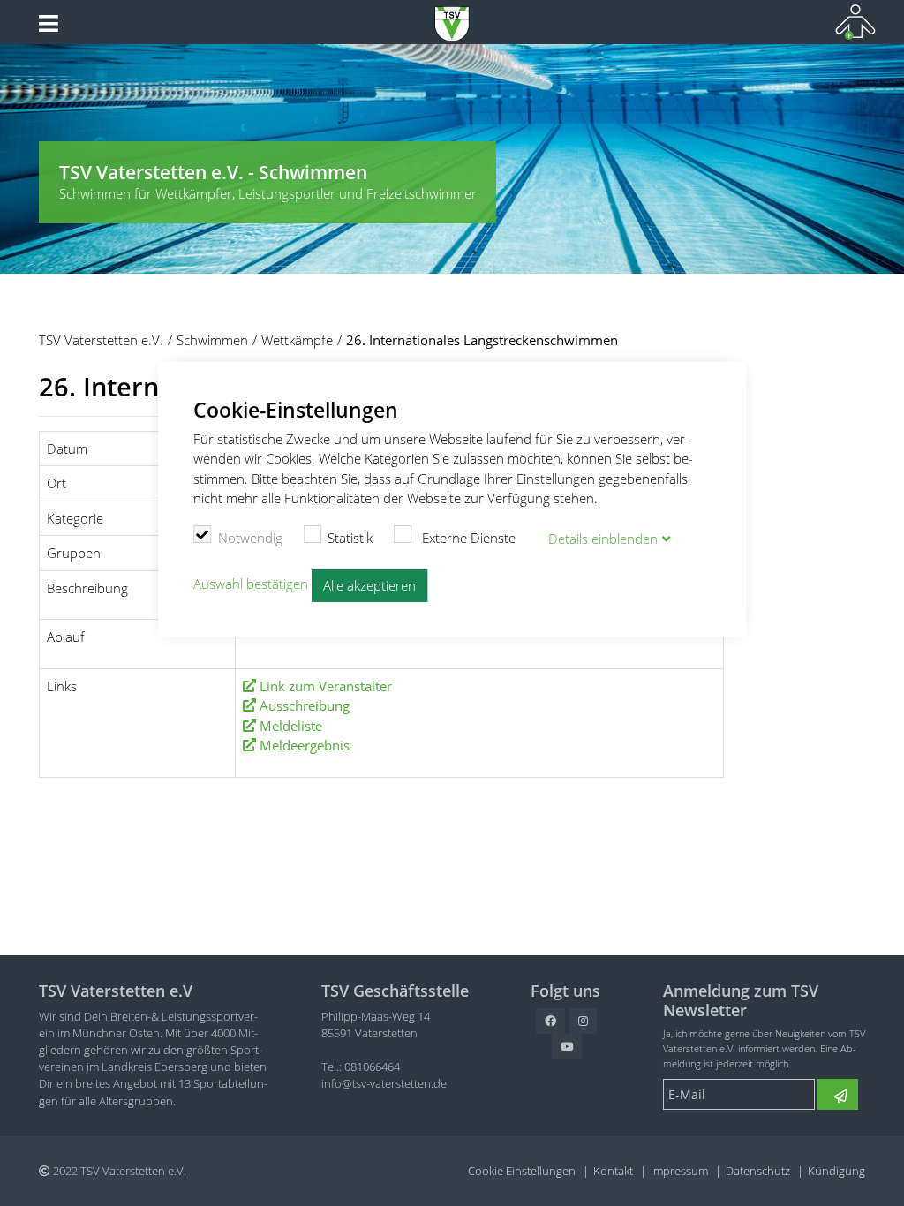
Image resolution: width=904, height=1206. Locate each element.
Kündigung (836, 1171)
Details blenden (603, 538)
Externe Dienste (467, 537)
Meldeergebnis (305, 745)
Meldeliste (291, 726)
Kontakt (613, 1171)
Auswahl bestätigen (250, 584)
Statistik (350, 537)
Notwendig (250, 537)
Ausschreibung (305, 705)
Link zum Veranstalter (326, 686)
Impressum (679, 1171)
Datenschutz (758, 1171)
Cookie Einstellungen (522, 1171)
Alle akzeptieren (369, 585)
